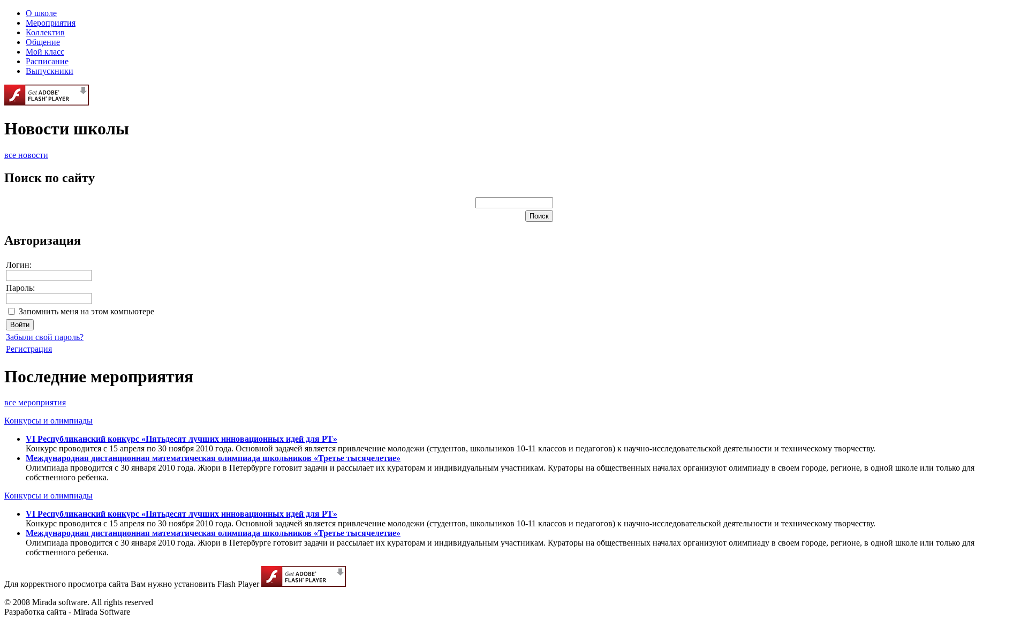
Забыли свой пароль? (45, 337)
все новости (26, 155)
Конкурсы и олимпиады (48, 420)
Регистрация (29, 348)
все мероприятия (35, 402)
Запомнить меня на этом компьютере (86, 311)
